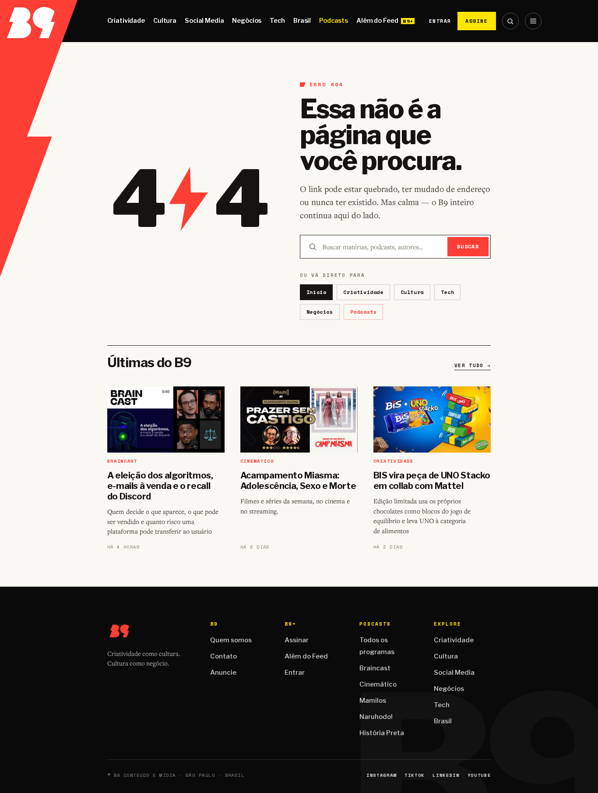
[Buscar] (510, 21)
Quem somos (231, 640)
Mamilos (372, 700)
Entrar (440, 21)
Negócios (246, 21)
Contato (223, 656)
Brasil (302, 21)
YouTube (479, 775)
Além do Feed (377, 21)
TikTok (415, 775)
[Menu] (533, 21)
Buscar (468, 246)
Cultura (164, 21)
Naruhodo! (376, 717)
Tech (277, 21)
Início (316, 292)
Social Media (204, 21)
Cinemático (378, 684)
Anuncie (223, 672)
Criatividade (126, 21)
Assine (476, 21)
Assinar (297, 640)
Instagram (381, 775)
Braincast (374, 668)
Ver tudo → (472, 365)
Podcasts (333, 21)
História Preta (381, 733)
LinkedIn (446, 775)
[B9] (38, 21)
